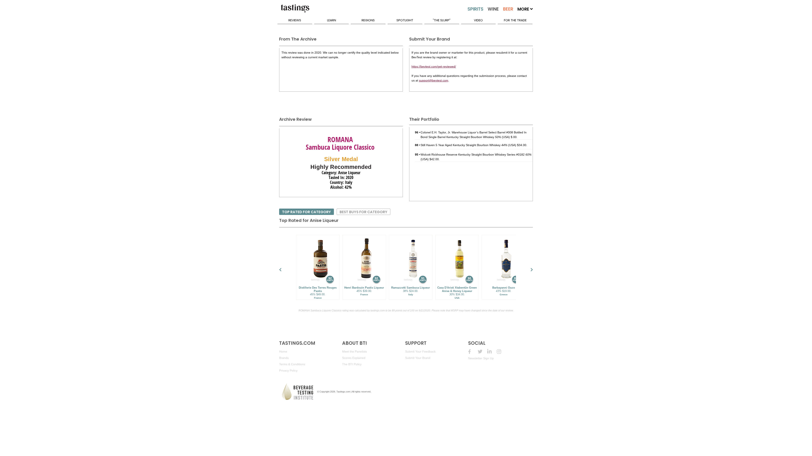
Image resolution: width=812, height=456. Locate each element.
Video (478, 20)
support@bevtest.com (433, 80)
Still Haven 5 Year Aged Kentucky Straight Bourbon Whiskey (464, 145)
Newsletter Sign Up (481, 358)
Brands (284, 358)
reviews (294, 20)
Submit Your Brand (417, 358)
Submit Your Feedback (420, 351)
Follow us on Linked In (492, 351)
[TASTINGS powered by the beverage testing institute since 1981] (295, 10)
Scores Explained (353, 358)
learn (331, 20)
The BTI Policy (352, 364)
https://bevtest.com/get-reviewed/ (433, 66)
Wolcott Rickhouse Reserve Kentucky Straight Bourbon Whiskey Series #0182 (476, 154)
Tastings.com (343, 391)
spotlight (404, 20)
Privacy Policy (288, 370)
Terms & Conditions (292, 364)
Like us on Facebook (473, 351)
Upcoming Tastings (501, 351)
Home (283, 351)
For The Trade (515, 20)
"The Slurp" (441, 20)
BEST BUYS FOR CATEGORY (363, 211)
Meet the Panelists (354, 351)
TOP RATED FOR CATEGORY (306, 211)
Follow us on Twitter (482, 351)
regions (368, 20)
